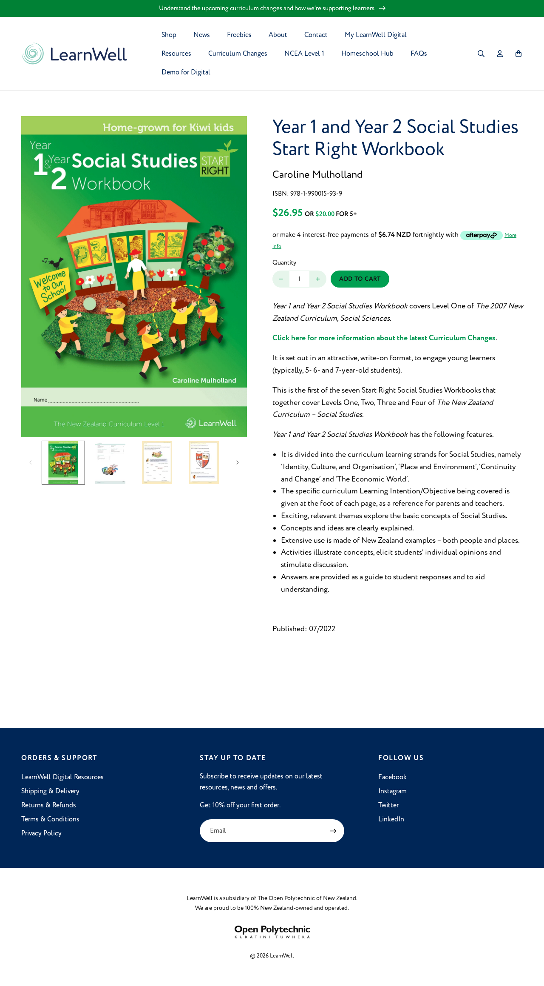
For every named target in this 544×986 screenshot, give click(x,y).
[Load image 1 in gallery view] (63, 462)
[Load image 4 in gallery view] (204, 462)
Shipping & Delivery (50, 791)
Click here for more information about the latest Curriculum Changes (384, 338)
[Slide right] (237, 462)
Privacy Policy (41, 833)
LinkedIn (391, 819)
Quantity (284, 263)
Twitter (388, 805)
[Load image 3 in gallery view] (157, 462)
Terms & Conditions (50, 819)
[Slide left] (30, 462)
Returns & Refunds (48, 805)
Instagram (392, 791)
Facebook (392, 777)
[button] (481, 53)
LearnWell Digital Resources (62, 777)
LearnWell (282, 955)
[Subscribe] (332, 830)
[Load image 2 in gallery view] (110, 462)
